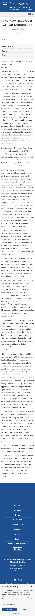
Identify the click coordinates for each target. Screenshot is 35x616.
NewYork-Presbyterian (17, 494)
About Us (17, 505)
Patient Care (17, 525)
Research (17, 529)
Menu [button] (30, 14)
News (4, 39)
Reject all (25, 609)
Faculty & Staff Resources (17, 544)
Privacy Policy (16, 613)
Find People (17, 534)
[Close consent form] (31, 586)
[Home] (17, 6)
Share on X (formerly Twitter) (17, 33)
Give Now (17, 549)
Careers (17, 510)
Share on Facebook (12, 33)
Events (17, 539)
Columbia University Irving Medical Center (17, 488)
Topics (4, 51)
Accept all (9, 609)
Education (17, 520)
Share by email (24, 33)
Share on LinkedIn (21, 33)
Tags (4, 55)
